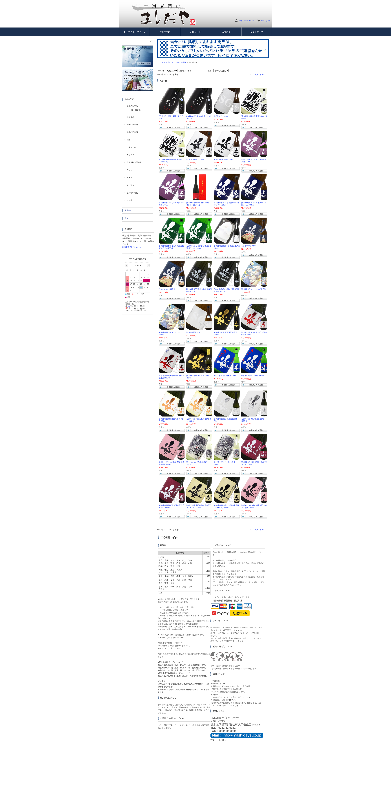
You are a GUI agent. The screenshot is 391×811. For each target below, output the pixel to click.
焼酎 (128, 140)
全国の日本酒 (132, 124)
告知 (126, 218)
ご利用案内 (165, 32)
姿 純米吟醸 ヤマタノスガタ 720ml (254, 289)
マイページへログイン (246, 21)
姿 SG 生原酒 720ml (193, 332)
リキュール (131, 147)
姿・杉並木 (136, 110)
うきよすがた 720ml (248, 246)
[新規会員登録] (137, 66)
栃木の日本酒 (181, 62)
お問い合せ (195, 32)
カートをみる (265, 21)
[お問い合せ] (236, 737)
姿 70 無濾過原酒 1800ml (223, 159)
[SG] (172, 112)
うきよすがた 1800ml (167, 289)
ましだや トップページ (134, 32)
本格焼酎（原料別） (135, 162)
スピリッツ (131, 185)
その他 (129, 200)
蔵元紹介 (128, 210)
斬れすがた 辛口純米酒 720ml (225, 375)
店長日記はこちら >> (131, 247)
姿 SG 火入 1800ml (221, 116)
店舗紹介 (226, 32)
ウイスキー (131, 155)
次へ (256, 74)
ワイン (129, 170)
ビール (129, 177)
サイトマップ (256, 32)
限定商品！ (131, 117)
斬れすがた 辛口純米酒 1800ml (252, 375)
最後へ (262, 74)
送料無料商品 (132, 193)
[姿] (227, 112)
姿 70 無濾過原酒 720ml (195, 159)
